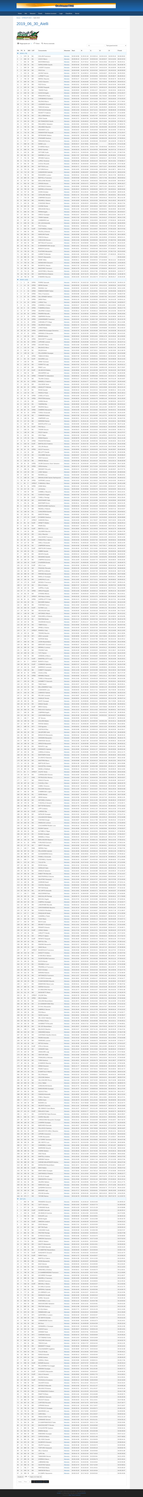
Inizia (20, 1481)
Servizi (77, 13)
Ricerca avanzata (48, 43)
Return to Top (138, 1495)
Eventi (40, 13)
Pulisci (37, 43)
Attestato (66, 56)
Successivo (39, 1481)
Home (20, 13)
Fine (46, 1481)
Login (61, 13)
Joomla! (59, 1493)
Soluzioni (32, 13)
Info (26, 13)
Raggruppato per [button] (24, 43)
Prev (25, 1481)
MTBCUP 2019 (26, 18)
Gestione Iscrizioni (50, 13)
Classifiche (69, 13)
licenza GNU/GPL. (81, 1493)
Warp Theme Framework (74, 1495)
